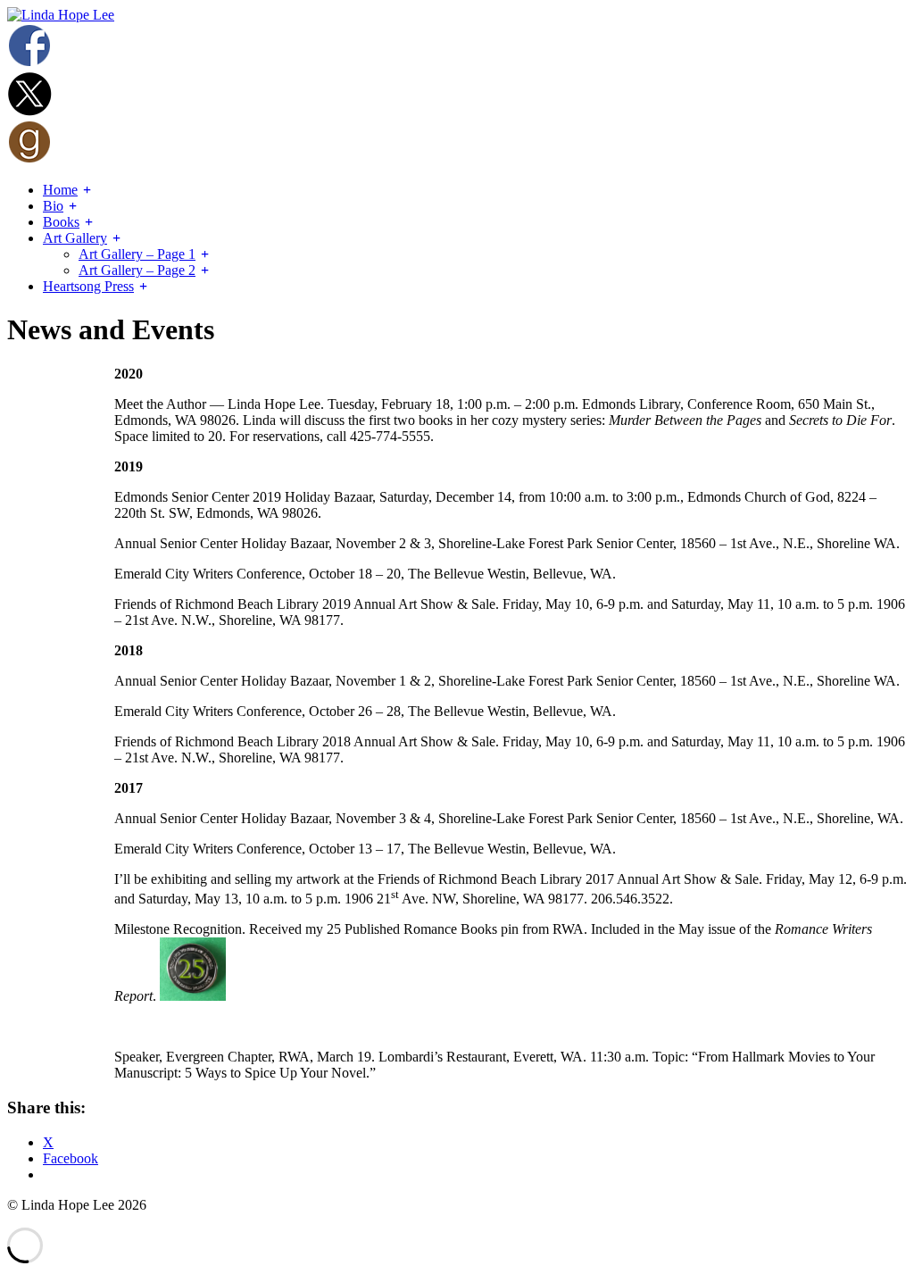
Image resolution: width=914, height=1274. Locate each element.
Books (61, 221)
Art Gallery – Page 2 (137, 270)
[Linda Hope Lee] (60, 14)
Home (60, 189)
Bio (53, 205)
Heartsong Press (88, 286)
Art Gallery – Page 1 (137, 254)
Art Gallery (75, 238)
